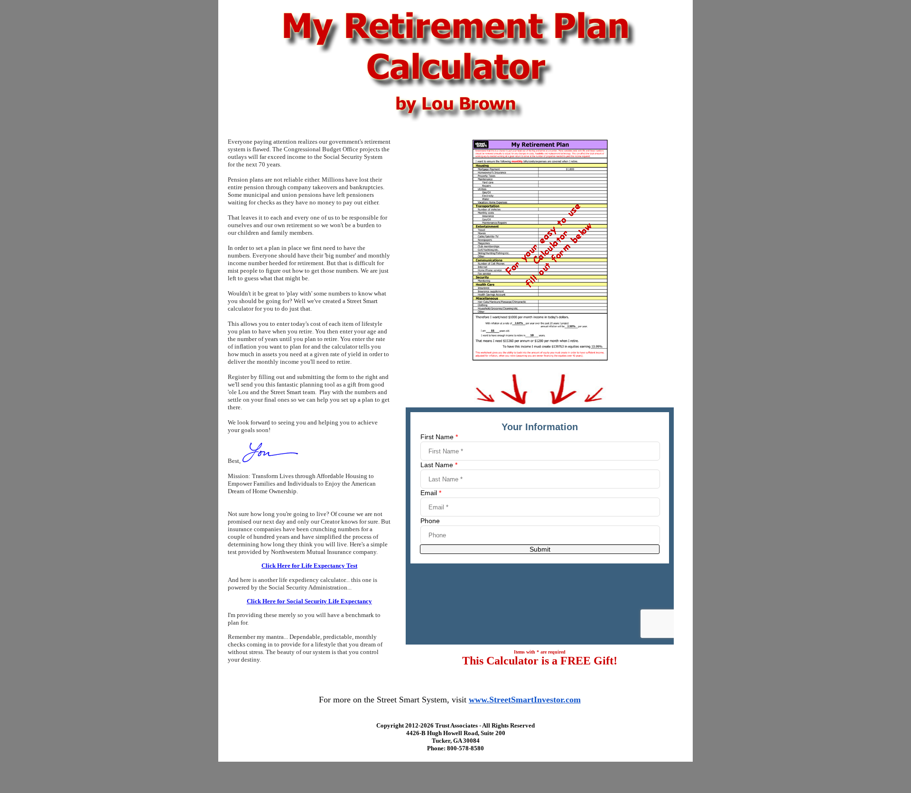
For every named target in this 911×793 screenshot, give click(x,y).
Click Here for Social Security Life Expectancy (309, 601)
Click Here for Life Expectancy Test (309, 565)
